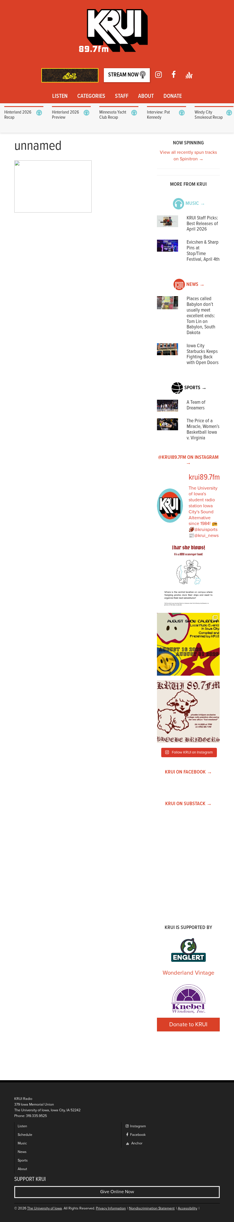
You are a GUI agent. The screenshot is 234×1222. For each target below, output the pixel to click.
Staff (121, 96)
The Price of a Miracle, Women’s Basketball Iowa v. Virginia (203, 429)
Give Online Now (117, 1192)
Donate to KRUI (188, 1024)
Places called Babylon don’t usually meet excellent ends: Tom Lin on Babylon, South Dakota (201, 316)
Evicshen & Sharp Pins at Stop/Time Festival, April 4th (203, 250)
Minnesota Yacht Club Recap (112, 114)
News (22, 1152)
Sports (23, 1160)
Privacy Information (111, 1208)
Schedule (25, 1135)
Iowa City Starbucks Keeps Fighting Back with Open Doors (203, 354)
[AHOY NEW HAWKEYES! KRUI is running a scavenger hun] (188, 577)
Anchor (136, 1143)
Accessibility (187, 1208)
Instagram (137, 1126)
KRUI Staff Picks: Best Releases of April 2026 (202, 224)
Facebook (137, 1135)
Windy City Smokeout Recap (209, 114)
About (146, 96)
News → (195, 284)
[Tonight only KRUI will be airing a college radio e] (188, 711)
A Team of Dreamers (196, 405)
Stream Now (124, 75)
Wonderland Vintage (188, 972)
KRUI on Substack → (188, 804)
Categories (91, 96)
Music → (195, 203)
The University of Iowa (44, 1208)
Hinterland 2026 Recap (17, 114)
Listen (60, 96)
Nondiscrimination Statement (152, 1208)
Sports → (195, 388)
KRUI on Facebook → (188, 772)
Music (22, 1143)
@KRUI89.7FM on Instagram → (188, 460)
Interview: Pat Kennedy (158, 114)
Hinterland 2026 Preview (65, 114)
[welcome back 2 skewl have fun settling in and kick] (188, 644)
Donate (173, 96)
